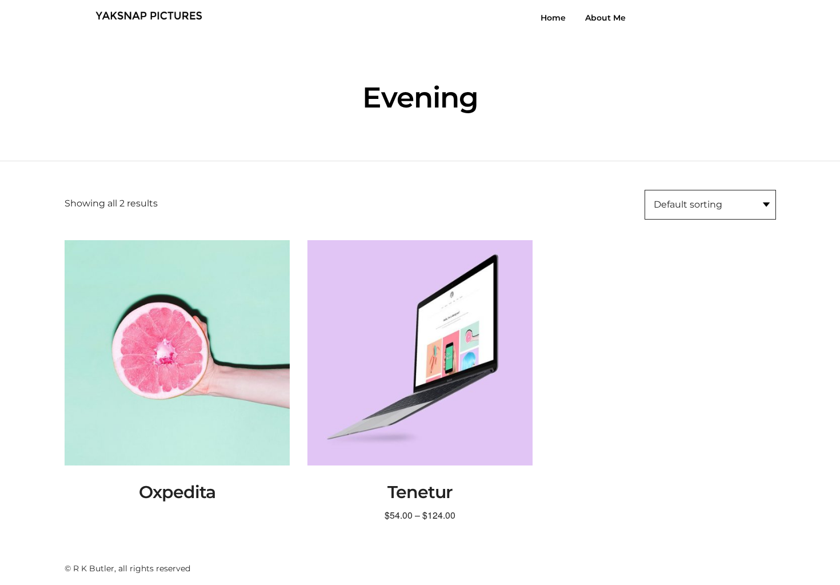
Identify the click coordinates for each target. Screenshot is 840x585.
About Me (605, 18)
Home (553, 18)
